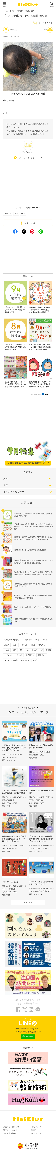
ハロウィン (24, 645)
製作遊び (20, 11)
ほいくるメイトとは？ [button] (27, 158)
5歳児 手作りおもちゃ (12, 640)
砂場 (23, 213)
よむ (5, 485)
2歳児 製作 (28, 640)
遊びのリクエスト (10, 1130)
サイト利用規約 (9, 1133)
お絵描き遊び (29, 11)
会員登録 (34, 1130)
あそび (12, 11)
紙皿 (14, 645)
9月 (21, 650)
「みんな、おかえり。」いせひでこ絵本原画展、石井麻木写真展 (14, 792)
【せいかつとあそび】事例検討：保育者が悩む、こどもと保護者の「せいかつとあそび (41, 838)
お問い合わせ (35, 1127)
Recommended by (35, 394)
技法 (37, 640)
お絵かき (7, 213)
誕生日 (35, 660)
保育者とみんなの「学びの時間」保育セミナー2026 (41, 746)
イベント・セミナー (13, 491)
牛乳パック (42, 655)
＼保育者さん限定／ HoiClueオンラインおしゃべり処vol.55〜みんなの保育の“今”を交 (14, 747)
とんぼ (6, 650)
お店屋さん (30, 655)
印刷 (45, 29)
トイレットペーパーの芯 (13, 655)
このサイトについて (11, 1127)
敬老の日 (41, 645)
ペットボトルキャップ (34, 650)
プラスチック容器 (11, 660)
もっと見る (28, 903)
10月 (14, 650)
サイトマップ (35, 1133)
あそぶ (6, 478)
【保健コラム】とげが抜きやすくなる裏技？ (30, 550)
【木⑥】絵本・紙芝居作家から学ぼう (41, 792)
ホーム (5, 11)
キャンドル (25, 660)
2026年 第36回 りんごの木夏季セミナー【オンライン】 (41, 883)
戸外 (16, 213)
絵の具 (6, 645)
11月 (33, 645)
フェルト (45, 640)
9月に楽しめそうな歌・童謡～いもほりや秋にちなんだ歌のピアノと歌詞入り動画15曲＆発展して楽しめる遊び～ (33, 526)
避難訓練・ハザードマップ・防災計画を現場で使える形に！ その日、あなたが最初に (14, 838)
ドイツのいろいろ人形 (10, 882)
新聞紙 (48, 650)
